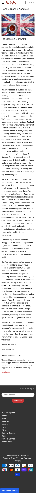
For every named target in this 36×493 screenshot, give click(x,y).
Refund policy (7, 442)
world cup (26, 368)
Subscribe (6, 436)
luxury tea (24, 363)
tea (12, 368)
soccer (7, 365)
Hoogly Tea (25, 455)
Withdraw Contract (10, 491)
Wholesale (6, 424)
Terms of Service (8, 439)
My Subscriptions (8, 413)
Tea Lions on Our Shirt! (14, 38)
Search (4, 415)
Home (4, 418)
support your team (24, 365)
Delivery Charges (8, 433)
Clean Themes (17, 458)
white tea (18, 368)
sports (13, 365)
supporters (6, 368)
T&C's (4, 427)
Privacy (4, 430)
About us (5, 421)
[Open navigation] (3, 2)
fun (24, 360)
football (19, 360)
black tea (12, 360)
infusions (15, 363)
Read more (6, 372)
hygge (8, 363)
